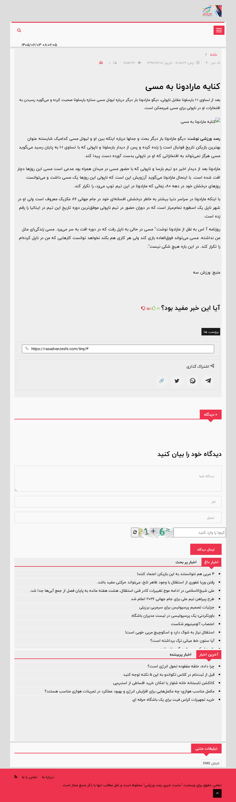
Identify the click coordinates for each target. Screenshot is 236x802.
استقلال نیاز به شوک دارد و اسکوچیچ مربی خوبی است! (169, 632)
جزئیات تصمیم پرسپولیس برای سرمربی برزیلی (176, 607)
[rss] (15, 777)
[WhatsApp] (192, 381)
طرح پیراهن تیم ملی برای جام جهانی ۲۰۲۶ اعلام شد (172, 598)
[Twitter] (177, 381)
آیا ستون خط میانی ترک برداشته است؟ (182, 640)
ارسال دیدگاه (205, 549)
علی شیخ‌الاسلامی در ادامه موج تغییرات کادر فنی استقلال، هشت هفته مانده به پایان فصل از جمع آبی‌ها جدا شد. (122, 590)
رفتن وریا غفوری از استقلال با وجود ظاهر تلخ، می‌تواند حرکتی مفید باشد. (155, 582)
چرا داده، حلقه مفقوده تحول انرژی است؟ (181, 666)
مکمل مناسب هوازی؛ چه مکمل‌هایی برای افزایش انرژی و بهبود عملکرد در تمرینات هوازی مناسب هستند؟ (129, 691)
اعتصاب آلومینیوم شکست (192, 623)
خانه (213, 54)
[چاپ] (100, 63)
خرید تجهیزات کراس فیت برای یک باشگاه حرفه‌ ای (173, 699)
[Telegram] (208, 381)
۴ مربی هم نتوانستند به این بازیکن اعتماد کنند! (175, 573)
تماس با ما (29, 777)
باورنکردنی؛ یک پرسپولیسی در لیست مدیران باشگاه (173, 615)
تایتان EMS (211, 763)
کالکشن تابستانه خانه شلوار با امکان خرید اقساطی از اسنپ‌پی (163, 682)
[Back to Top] (217, 793)
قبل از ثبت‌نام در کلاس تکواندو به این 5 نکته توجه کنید (168, 674)
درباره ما (48, 777)
